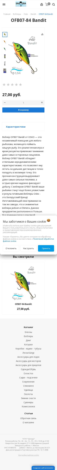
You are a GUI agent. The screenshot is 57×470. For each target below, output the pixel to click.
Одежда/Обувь (28, 369)
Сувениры (28, 402)
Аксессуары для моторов (28, 361)
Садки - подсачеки (28, 377)
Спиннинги (28, 385)
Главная (6, 14)
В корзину (23, 109)
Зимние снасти (28, 398)
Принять (46, 248)
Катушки (28, 344)
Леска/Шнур (28, 352)
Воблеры (28, 336)
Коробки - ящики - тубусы (28, 348)
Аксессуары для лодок (28, 356)
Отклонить (11, 248)
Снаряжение (28, 381)
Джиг (28, 340)
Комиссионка (28, 406)
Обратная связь (28, 418)
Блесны (28, 332)
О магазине (28, 422)
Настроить (28, 248)
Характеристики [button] (15, 126)
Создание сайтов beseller (43, 468)
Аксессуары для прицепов (28, 365)
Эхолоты (28, 394)
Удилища (28, 390)
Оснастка (28, 373)
